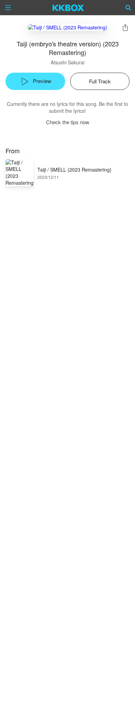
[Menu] (8, 7)
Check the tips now (67, 122)
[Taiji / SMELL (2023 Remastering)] (67, 27)
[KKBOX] (68, 7)
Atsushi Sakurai (67, 62)
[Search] (128, 7)
